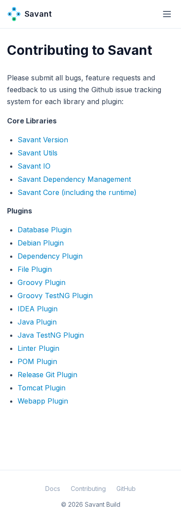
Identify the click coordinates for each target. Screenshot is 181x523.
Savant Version (43, 139)
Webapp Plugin (43, 401)
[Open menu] (167, 14)
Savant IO (34, 166)
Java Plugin (37, 321)
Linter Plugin (38, 348)
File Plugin (35, 269)
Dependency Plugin (50, 256)
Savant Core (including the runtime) (77, 192)
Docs (52, 488)
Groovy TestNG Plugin (55, 295)
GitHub (126, 488)
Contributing (88, 488)
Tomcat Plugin (41, 387)
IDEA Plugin (38, 308)
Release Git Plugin (47, 374)
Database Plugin (45, 229)
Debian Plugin (41, 242)
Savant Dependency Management (74, 179)
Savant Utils (38, 152)
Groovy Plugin (41, 282)
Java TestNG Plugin (51, 335)
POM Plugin (37, 361)
